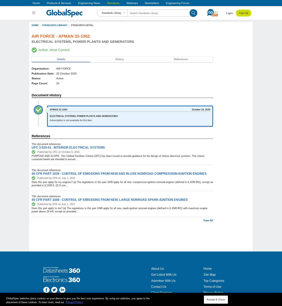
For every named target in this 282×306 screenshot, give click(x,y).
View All (208, 220)
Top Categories (214, 280)
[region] (141, 299)
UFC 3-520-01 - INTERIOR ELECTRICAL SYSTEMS (68, 147)
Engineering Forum (177, 3)
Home (36, 3)
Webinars (132, 3)
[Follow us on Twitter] (54, 290)
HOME (35, 25)
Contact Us (158, 286)
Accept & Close (216, 299)
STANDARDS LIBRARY (55, 25)
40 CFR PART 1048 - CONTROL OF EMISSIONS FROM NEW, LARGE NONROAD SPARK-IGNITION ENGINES (110, 199)
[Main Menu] (34, 13)
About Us (157, 268)
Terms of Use (212, 286)
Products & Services (59, 3)
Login (229, 13)
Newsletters (152, 3)
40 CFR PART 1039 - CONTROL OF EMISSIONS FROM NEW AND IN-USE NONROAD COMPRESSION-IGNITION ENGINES (119, 173)
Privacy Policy (74, 302)
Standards (113, 3)
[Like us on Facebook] (46, 290)
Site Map (210, 274)
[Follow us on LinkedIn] (62, 290)
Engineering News (89, 3)
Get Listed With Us (163, 274)
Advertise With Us (163, 280)
